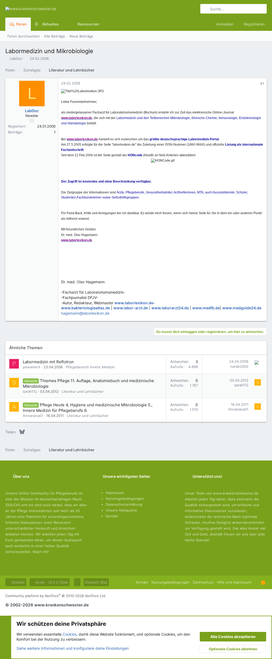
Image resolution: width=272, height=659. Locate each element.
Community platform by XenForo (55, 596)
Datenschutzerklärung (124, 504)
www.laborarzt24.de (170, 308)
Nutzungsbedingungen (125, 498)
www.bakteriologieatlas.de (85, 308)
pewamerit (31, 367)
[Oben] (256, 582)
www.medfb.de (206, 308)
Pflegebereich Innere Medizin (90, 367)
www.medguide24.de (241, 308)
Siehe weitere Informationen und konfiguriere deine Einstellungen (72, 648)
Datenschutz (203, 582)
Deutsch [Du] (96, 582)
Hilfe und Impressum (234, 582)
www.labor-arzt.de (130, 308)
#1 (262, 83)
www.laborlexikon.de (133, 303)
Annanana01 (33, 415)
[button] (63, 24)
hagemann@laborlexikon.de (85, 313)
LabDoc (16, 58)
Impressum (115, 493)
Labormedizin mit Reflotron (48, 361)
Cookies (17, 582)
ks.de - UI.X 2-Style (51, 582)
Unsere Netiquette (121, 510)
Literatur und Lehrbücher (83, 391)
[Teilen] (254, 83)
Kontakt (112, 516)
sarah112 (30, 391)
